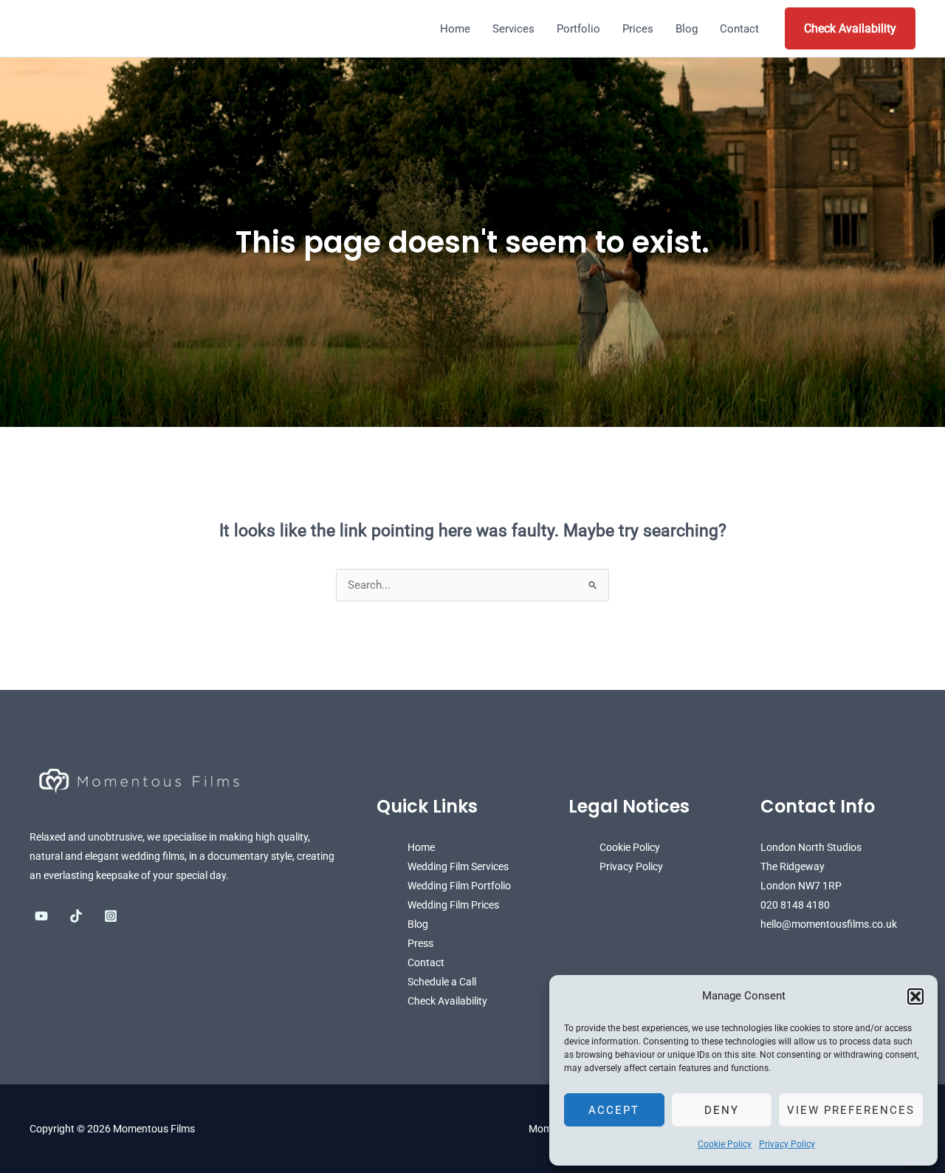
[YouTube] (41, 916)
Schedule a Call (442, 982)
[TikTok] (76, 916)
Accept (613, 1110)
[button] (915, 996)
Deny (721, 1110)
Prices (637, 28)
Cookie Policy (725, 1144)
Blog (687, 28)
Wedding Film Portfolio (459, 886)
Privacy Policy (787, 1144)
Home (455, 28)
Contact (739, 28)
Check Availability (850, 28)
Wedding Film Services (458, 866)
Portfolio (578, 28)
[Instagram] (111, 916)
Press (420, 943)
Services (513, 28)
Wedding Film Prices (453, 905)
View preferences (851, 1110)
